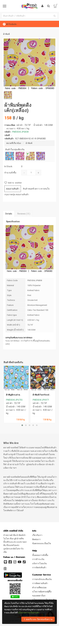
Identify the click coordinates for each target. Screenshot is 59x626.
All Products (11, 24)
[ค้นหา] (54, 16)
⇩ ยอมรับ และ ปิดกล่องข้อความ (38, 619)
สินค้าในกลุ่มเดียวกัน (15, 149)
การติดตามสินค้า (40, 583)
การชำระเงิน (38, 559)
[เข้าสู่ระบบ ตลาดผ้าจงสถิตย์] (42, 6)
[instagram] (15, 562)
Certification (12, 310)
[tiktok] (24, 562)
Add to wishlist (14, 183)
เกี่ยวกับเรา (37, 535)
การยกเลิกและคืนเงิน (42, 579)
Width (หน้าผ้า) (13, 325)
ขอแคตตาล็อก (38, 595)
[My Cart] (55, 6)
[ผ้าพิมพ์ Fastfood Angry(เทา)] (42, 378)
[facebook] (10, 562)
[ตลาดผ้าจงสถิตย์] (29, 6)
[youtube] (19, 562)
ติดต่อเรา (36, 539)
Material (10, 285)
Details (8, 213)
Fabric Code (12, 280)
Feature (10, 305)
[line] (5, 562)
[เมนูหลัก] (4, 6)
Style (9, 295)
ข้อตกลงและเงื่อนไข (41, 543)
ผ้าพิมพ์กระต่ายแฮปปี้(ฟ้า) (13, 396)
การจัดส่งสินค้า (39, 567)
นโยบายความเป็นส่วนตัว (28, 613)
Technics (11, 300)
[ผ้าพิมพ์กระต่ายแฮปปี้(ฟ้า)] (16, 378)
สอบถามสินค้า (12, 188)
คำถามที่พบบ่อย (39, 587)
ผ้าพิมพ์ (29, 143)
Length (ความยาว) (15, 320)
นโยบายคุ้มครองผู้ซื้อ (41, 591)
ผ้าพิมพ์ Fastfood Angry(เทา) (41, 396)
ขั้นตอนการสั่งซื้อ (40, 555)
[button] (22, 425)
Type (9, 290)
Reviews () (23, 213)
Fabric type (12, 315)
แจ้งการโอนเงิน (39, 563)
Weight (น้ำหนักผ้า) (15, 330)
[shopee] (5, 567)
